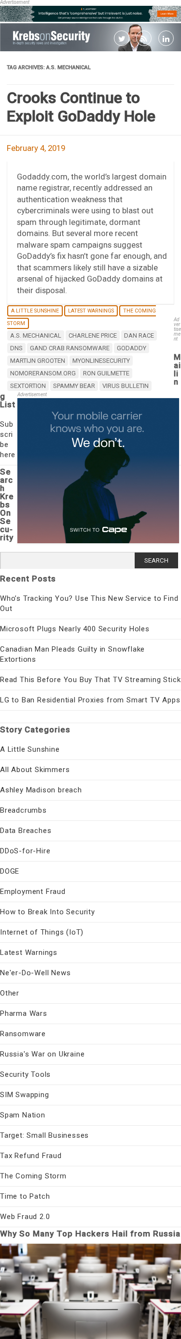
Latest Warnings (91, 311)
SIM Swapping (24, 1094)
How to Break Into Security (47, 912)
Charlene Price (93, 335)
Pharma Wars (23, 1013)
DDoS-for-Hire (25, 851)
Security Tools (25, 1074)
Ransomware (23, 1033)
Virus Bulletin (125, 385)
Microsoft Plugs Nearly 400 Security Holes (75, 629)
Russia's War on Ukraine (42, 1054)
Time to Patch (25, 1196)
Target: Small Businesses (44, 1135)
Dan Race (139, 335)
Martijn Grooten (37, 360)
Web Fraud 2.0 (25, 1216)
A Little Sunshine (35, 311)
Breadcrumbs (23, 810)
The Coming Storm (33, 1176)
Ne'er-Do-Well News (35, 972)
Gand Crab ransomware (70, 348)
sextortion (28, 385)
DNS (16, 348)
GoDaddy (131, 348)
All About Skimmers (35, 769)
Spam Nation (22, 1115)
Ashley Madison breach (41, 790)
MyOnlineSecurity (101, 360)
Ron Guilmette (106, 373)
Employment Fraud (33, 891)
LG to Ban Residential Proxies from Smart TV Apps (90, 700)
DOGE (9, 871)
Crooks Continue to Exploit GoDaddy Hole (81, 107)
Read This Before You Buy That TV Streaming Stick (90, 679)
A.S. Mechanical (35, 335)
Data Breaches (25, 830)
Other (9, 993)
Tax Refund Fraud (31, 1155)
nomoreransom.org (43, 373)
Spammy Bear (74, 385)
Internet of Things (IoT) (42, 932)
